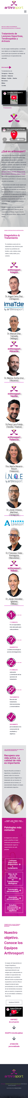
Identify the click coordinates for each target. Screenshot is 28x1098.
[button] (8, 107)
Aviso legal (18, 1085)
